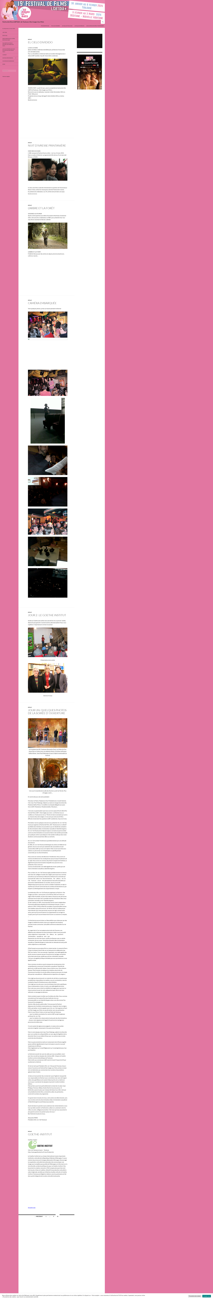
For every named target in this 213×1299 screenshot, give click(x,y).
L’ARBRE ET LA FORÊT (41, 208)
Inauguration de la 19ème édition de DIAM (8, 39)
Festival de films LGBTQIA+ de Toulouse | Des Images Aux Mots (23, 22)
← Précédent (39, 1216)
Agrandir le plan (31, 1207)
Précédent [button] (79, 71)
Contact (4, 54)
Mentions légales (6, 76)
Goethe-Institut (40, 1134)
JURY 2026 (4, 32)
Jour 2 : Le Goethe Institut (47, 615)
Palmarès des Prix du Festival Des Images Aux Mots (8, 44)
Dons (3, 64)
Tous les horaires (55, 25)
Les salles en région (79, 25)
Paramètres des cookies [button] (195, 1296)
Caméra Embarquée (42, 303)
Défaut (30, 39)
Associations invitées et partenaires (95, 25)
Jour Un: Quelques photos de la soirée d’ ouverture (47, 711)
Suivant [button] (100, 71)
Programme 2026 (45, 25)
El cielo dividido (40, 42)
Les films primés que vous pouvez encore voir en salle (8, 50)
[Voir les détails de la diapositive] (89, 72)
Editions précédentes (7, 57)
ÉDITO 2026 (4, 35)
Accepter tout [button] (206, 1296)
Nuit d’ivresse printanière (47, 145)
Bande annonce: (32, 193)
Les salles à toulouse (67, 25)
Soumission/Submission (8, 61)
